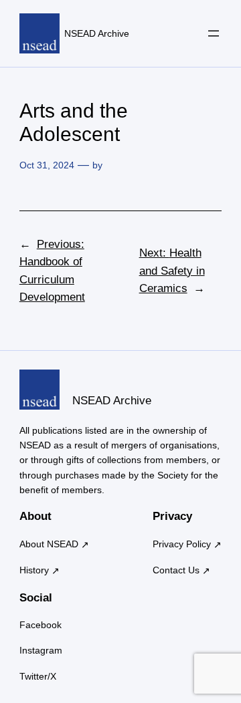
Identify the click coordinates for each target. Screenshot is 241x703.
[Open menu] (214, 33)
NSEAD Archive (96, 33)
